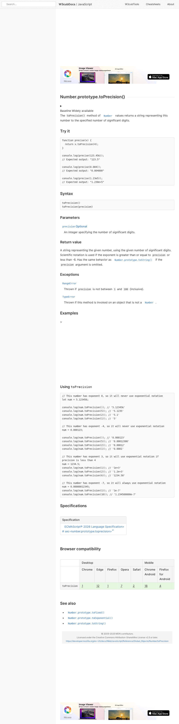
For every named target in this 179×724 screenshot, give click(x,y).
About (170, 4)
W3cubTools (132, 4)
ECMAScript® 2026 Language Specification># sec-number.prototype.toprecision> (93, 529)
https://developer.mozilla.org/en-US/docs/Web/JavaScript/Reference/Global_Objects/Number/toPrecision (117, 641)
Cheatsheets (153, 4)
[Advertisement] (117, 38)
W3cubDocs (67, 4)
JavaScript (85, 4)
